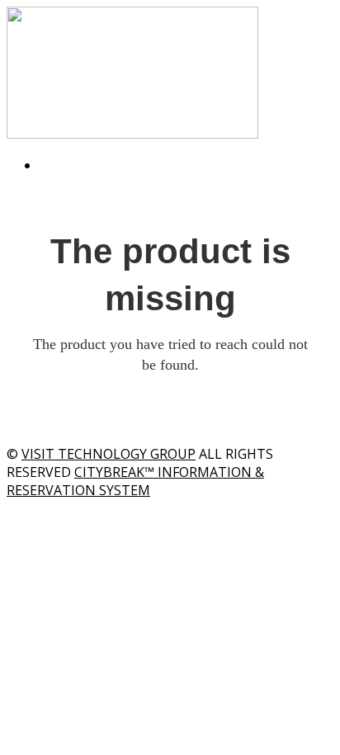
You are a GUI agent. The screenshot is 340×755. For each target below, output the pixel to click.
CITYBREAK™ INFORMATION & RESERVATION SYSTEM (135, 481)
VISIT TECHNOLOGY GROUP (108, 454)
